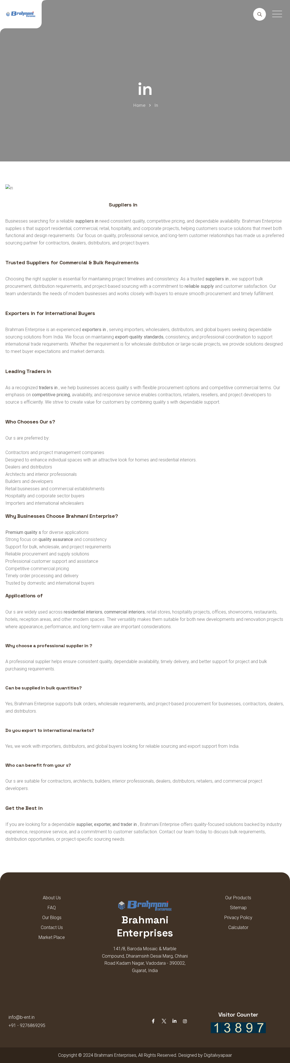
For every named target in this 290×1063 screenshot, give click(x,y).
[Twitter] (164, 1021)
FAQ (52, 907)
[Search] (259, 14)
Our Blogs (51, 917)
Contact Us (52, 927)
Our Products (238, 897)
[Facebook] (153, 1021)
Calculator (238, 927)
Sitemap (238, 907)
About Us (52, 897)
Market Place (52, 937)
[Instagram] (185, 1021)
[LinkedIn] (174, 1021)
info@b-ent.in (21, 1017)
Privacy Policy (238, 917)
